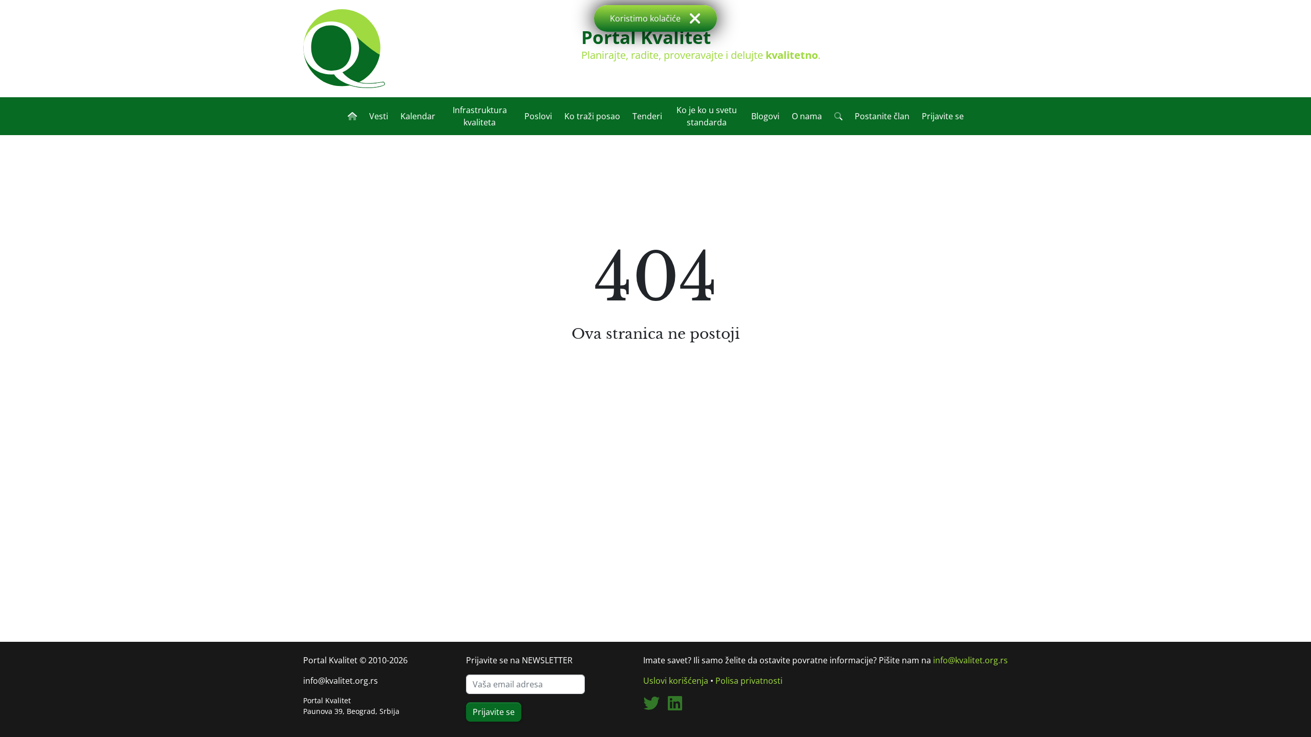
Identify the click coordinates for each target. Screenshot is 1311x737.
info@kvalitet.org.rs (340, 680)
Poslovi (538, 116)
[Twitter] (655, 706)
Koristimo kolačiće (645, 18)
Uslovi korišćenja (675, 680)
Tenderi (647, 116)
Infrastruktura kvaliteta (480, 116)
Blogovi (765, 116)
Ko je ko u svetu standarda (706, 116)
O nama (807, 116)
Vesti (378, 116)
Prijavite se (943, 116)
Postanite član (882, 116)
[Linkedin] (679, 706)
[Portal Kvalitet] (344, 49)
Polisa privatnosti (749, 680)
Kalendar (417, 116)
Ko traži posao (592, 116)
